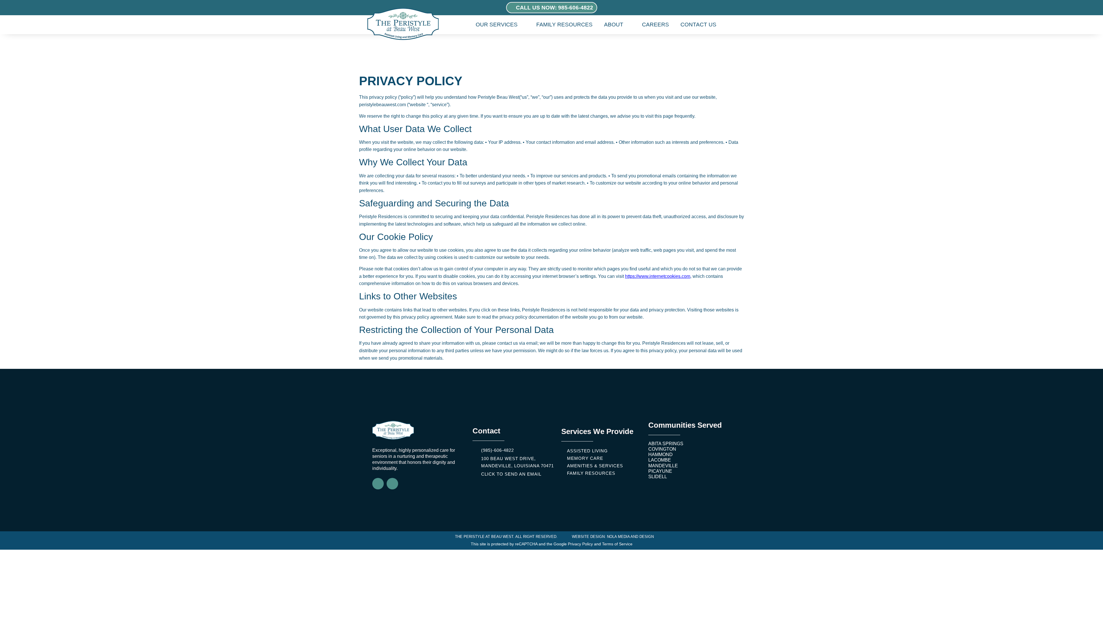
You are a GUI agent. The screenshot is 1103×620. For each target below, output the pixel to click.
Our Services (497, 25)
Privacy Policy (580, 544)
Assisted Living (587, 450)
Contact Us (698, 25)
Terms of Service (617, 544)
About (613, 25)
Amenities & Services (595, 465)
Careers (655, 25)
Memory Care (585, 458)
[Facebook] (378, 483)
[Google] (392, 483)
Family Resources (564, 25)
